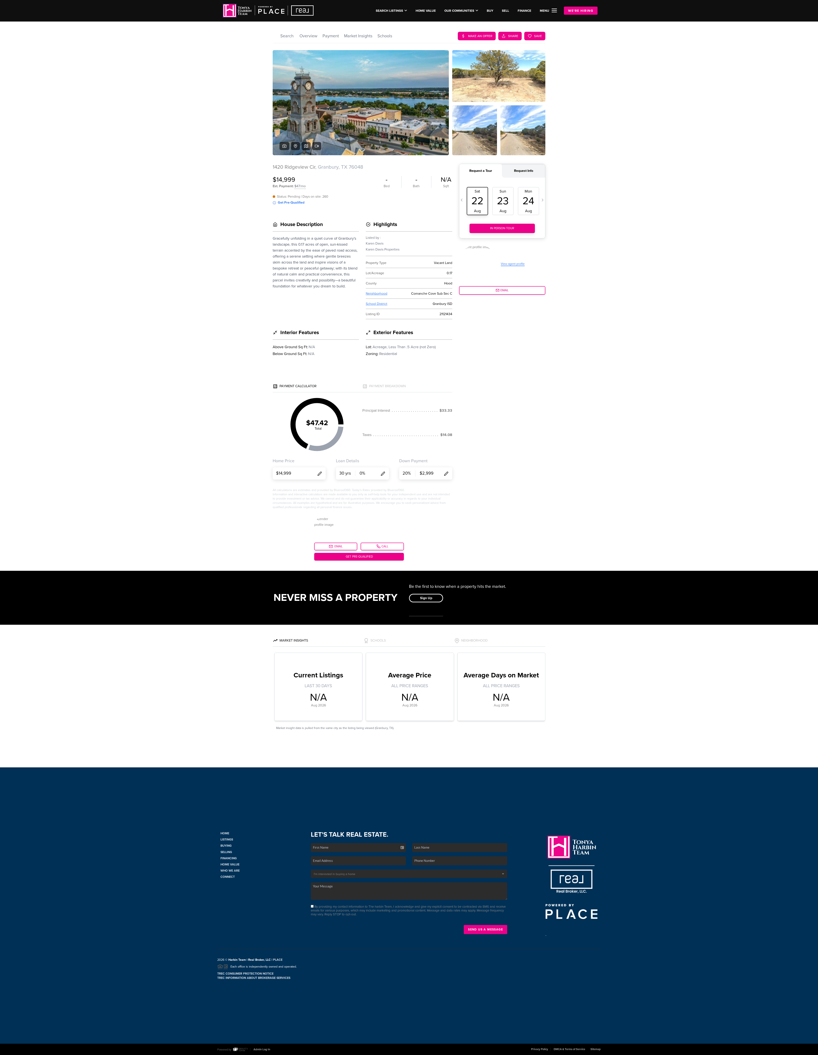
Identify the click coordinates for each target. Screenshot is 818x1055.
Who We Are (230, 870)
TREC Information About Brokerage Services (253, 978)
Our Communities (459, 11)
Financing (228, 858)
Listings (226, 839)
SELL (505, 11)
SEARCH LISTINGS (389, 11)
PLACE (277, 960)
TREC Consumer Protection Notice (245, 973)
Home (224, 833)
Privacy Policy (539, 1049)
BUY (490, 11)
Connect (227, 877)
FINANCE (524, 11)
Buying (226, 846)
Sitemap (595, 1049)
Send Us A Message (485, 929)
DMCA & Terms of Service (569, 1049)
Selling (226, 852)
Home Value (426, 11)
